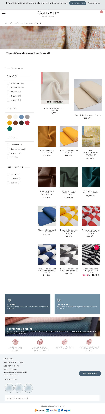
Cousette (8, 359)
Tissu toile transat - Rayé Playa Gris (69, 269)
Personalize (94, 3)
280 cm (16, 183)
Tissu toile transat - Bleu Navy (47, 231)
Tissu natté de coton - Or (47, 151)
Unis (14, 157)
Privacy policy (54, 6)
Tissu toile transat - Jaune (69, 151)
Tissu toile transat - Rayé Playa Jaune (69, 231)
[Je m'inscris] (97, 398)
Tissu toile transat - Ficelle (88, 115)
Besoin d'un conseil (14, 362)
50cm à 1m (17, 87)
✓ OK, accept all (77, 3)
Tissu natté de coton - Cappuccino (47, 192)
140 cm (15, 178)
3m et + (16, 100)
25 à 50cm (17, 83)
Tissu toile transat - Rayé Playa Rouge (91, 231)
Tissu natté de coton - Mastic (55, 109)
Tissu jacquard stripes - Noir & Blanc (90, 270)
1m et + (16, 91)
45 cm (15, 174)
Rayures (16, 153)
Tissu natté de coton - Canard (91, 192)
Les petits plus (11, 366)
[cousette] (48, 11)
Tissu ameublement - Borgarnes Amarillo (90, 153)
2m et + (16, 96)
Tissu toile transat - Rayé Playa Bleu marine (47, 270)
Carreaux (16, 144)
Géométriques (18, 149)
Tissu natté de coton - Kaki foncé (69, 192)
